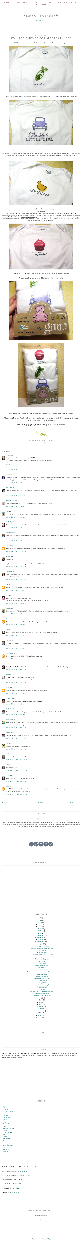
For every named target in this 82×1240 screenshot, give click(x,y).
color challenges (8, 1145)
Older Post (7, 802)
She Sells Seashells (30, 1167)
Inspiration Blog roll (68, 2)
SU (4, 1147)
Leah (7, 640)
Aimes (8, 455)
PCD (4, 1113)
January (41, 1011)
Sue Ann (8, 487)
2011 (39, 931)
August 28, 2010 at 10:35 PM (16, 670)
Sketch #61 (15, 1188)
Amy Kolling (10, 533)
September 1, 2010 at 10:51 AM (17, 770)
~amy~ (8, 556)
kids (4, 1126)
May (40, 1002)
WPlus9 (5, 1136)
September (40, 941)
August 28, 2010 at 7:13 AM (15, 496)
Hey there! (42, 961)
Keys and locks (42, 952)
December (41, 935)
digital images (7, 1132)
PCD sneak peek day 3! (42, 985)
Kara (7, 511)
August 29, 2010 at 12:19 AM (16, 682)
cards (5, 1105)
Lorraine (8, 571)
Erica (7, 775)
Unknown (9, 545)
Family (5, 1130)
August (40, 944)
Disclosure (41, 5)
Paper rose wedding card (42, 978)
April (40, 1004)
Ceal (7, 754)
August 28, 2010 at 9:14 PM (15, 648)
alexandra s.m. (10, 674)
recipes (5, 1122)
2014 (40, 924)
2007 (39, 1017)
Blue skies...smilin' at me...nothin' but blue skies (42, 972)
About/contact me (43, 2)
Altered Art (39, 442)
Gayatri (8, 629)
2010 (39, 933)
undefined (45, 1219)
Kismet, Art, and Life (41, 16)
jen (7, 595)
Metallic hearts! (42, 987)
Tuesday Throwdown (9, 1128)
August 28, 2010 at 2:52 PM (15, 603)
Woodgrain (23, 1171)
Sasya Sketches (8, 1124)
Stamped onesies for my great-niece (42, 948)
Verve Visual (7, 1117)
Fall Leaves (21, 1184)
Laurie (8, 475)
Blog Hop (6, 1115)
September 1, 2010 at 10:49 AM (17, 760)
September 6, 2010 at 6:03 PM (16, 794)
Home (6, 2)
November (40, 937)
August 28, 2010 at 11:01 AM (16, 551)
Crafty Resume (22, 2)
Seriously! (42, 989)
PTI (53, 442)
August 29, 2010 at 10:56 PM (16, 728)
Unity (4, 1143)
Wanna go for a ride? (42, 993)
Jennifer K (9, 719)
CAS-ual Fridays (8, 1111)
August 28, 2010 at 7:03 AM (15, 483)
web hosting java (39, 1219)
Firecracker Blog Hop (42, 959)
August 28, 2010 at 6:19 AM (15, 470)
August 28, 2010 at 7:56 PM (15, 624)
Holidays (5, 1119)
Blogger (44, 1033)
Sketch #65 (15, 1192)
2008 (40, 1015)
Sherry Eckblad (10, 500)
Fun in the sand (42, 970)
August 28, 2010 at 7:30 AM (15, 506)
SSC (4, 1134)
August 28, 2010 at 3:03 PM (15, 614)
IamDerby (9, 522)
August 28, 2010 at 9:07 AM (15, 528)
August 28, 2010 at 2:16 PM (15, 590)
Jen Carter (9, 709)
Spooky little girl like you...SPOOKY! (42, 954)
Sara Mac (8, 698)
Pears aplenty (42, 950)
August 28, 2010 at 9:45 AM (15, 541)
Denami (5, 1109)
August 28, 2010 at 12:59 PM (16, 579)
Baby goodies (42, 967)
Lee (7, 743)
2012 (39, 929)
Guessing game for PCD (42, 995)
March (41, 1006)
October (40, 939)
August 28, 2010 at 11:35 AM (16, 566)
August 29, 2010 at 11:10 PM (16, 738)
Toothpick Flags (25, 1175)
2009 (40, 1013)
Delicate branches (42, 976)
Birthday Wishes (42, 963)
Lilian (8, 786)
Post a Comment (6, 799)
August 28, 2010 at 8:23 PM (15, 635)
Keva (7, 608)
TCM (4, 1141)
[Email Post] (52, 440)
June (40, 1000)
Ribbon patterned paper (42, 946)
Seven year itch (42, 957)
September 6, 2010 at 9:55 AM (16, 781)
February (41, 1008)
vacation (5, 1151)
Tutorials (5, 1149)
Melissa (8, 619)
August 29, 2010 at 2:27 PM (15, 704)
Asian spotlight (42, 974)
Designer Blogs (46, 1239)
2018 (40, 920)
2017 (40, 922)
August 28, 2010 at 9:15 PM (15, 659)
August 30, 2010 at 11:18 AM (16, 749)
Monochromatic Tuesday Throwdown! (42, 991)
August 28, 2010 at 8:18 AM (15, 517)
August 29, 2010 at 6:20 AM (15, 693)
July (40, 998)
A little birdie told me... (42, 965)
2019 (40, 918)
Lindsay (8, 664)
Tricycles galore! (42, 980)
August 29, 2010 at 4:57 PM (15, 715)
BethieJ (8, 732)
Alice (8, 687)
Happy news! (42, 982)
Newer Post (74, 802)
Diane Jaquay (10, 653)
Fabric (48, 442)
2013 (40, 926)
